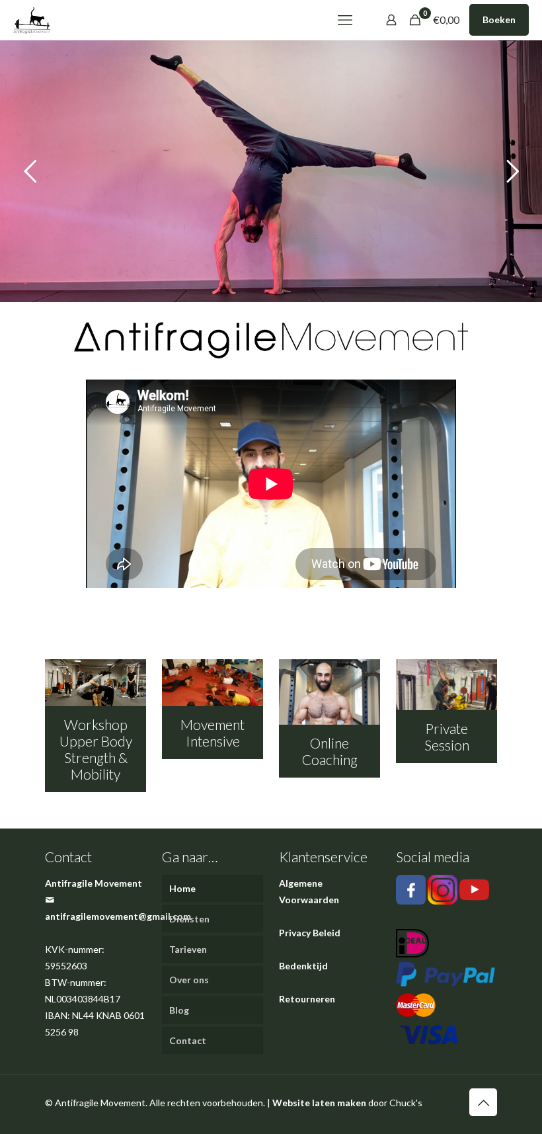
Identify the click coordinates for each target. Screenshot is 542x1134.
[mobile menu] (345, 20)
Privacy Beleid (309, 932)
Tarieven (188, 949)
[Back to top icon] (483, 1102)
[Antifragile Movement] (31, 20)
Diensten (189, 918)
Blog (179, 1010)
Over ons (189, 979)
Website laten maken (319, 1102)
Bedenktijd (303, 965)
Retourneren (307, 998)
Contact (187, 1040)
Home (182, 888)
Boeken (499, 19)
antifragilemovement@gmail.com (118, 916)
